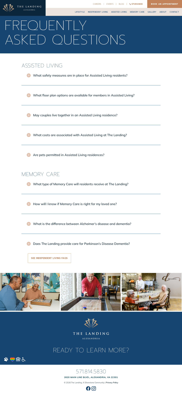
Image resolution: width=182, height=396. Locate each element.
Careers (97, 4)
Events (109, 4)
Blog (121, 4)
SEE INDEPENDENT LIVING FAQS (49, 258)
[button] (79, 12)
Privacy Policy (112, 382)
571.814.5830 (91, 371)
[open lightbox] (30, 292)
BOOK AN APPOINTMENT (164, 4)
